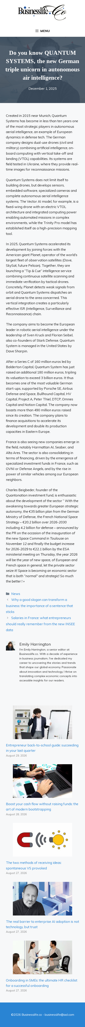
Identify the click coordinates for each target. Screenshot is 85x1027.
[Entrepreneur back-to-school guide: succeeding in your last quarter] (42, 736)
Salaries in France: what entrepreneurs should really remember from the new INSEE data (40, 624)
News (15, 594)
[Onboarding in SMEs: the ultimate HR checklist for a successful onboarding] (42, 971)
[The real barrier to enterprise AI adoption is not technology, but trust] (42, 913)
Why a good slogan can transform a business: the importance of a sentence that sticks (39, 606)
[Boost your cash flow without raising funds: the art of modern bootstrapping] (42, 795)
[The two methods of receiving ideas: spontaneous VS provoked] (42, 854)
